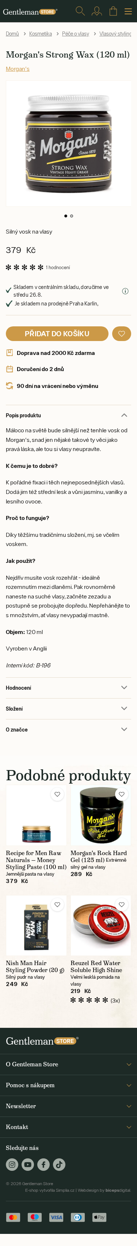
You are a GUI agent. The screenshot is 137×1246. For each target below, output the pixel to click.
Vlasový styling (115, 34)
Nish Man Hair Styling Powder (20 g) (35, 966)
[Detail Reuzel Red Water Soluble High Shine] (101, 925)
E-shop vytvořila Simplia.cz (50, 1190)
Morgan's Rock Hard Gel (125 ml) (99, 856)
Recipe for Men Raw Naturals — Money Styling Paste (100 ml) (36, 860)
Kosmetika (40, 34)
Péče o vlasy (75, 34)
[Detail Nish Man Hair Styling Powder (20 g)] (36, 925)
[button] (65, 216)
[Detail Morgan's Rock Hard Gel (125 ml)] (101, 815)
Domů (12, 34)
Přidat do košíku (57, 333)
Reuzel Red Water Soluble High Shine (96, 966)
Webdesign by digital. (104, 1190)
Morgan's (18, 68)
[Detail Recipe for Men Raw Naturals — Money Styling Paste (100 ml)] (36, 815)
